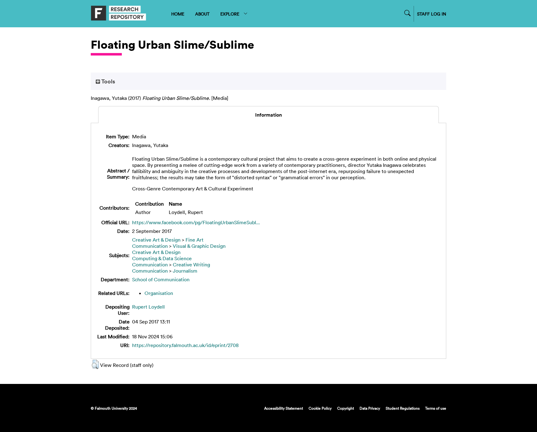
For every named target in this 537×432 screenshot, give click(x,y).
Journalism (185, 271)
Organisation (159, 293)
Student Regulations (403, 408)
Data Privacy (370, 408)
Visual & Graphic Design (199, 246)
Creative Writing (191, 264)
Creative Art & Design (156, 240)
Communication (150, 246)
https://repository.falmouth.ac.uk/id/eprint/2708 (185, 345)
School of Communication (161, 279)
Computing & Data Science (162, 258)
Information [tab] (268, 114)
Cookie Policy (320, 408)
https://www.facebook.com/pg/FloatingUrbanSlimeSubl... (196, 222)
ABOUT (202, 14)
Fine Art (195, 240)
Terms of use (435, 408)
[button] (95, 364)
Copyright (345, 408)
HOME (177, 14)
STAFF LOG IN (431, 14)
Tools (107, 81)
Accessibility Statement (283, 408)
